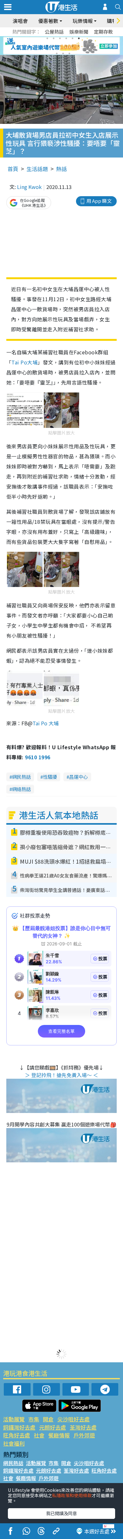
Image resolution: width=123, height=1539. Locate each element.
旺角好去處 (16, 1435)
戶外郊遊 (84, 1435)
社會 (39, 1435)
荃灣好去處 (83, 1427)
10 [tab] (66, 46)
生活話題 (37, 169)
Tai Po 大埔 (45, 723)
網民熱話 (21, 776)
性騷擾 (50, 776)
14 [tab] (63, 53)
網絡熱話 (21, 789)
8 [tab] (53, 46)
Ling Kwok (29, 187)
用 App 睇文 (99, 200)
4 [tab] (66, 38)
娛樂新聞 (78, 31)
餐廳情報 (59, 1435)
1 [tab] (47, 38)
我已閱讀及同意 (61, 1513)
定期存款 (103, 31)
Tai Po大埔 (24, 362)
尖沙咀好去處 (73, 1419)
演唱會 (20, 21)
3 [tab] (60, 38)
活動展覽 (14, 1419)
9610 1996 (37, 757)
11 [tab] (72, 46)
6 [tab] (79, 38)
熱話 (61, 169)
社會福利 (14, 1443)
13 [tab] (57, 53)
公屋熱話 (54, 31)
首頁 (13, 169)
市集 (33, 1419)
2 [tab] (53, 38)
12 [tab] (79, 46)
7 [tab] (47, 46)
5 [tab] (72, 38)
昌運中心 (78, 776)
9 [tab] (60, 46)
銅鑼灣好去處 (19, 1427)
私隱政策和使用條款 (72, 1495)
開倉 (48, 1419)
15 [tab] (69, 53)
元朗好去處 (52, 1427)
